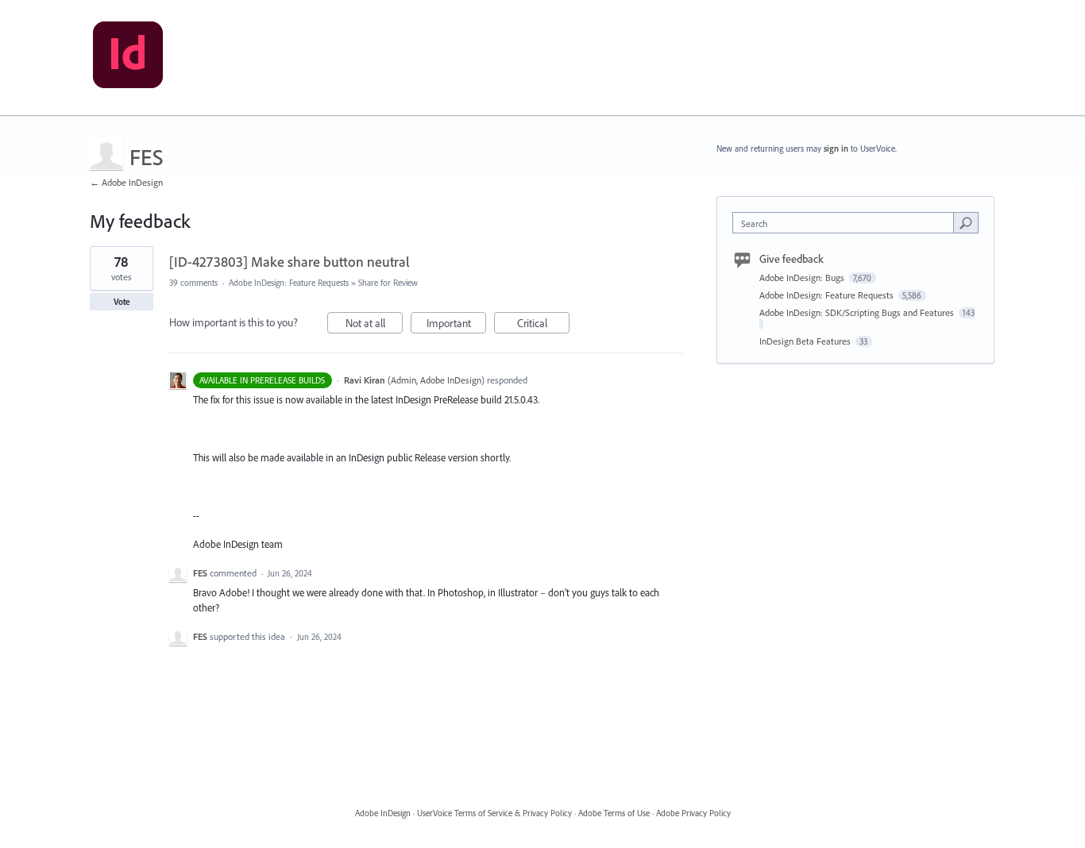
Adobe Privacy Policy (693, 813)
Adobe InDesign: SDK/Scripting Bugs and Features (857, 312)
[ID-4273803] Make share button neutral (289, 261)
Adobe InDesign (383, 813)
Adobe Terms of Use (614, 813)
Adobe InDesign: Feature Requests (289, 282)
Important (456, 324)
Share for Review (388, 282)
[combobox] (847, 223)
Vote (122, 301)
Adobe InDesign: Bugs (803, 277)
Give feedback (791, 259)
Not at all (374, 324)
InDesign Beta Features (806, 341)
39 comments (193, 282)
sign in (836, 148)
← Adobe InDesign (126, 182)
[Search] (966, 222)
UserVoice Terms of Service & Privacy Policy (494, 813)
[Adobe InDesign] (128, 58)
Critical (543, 324)
